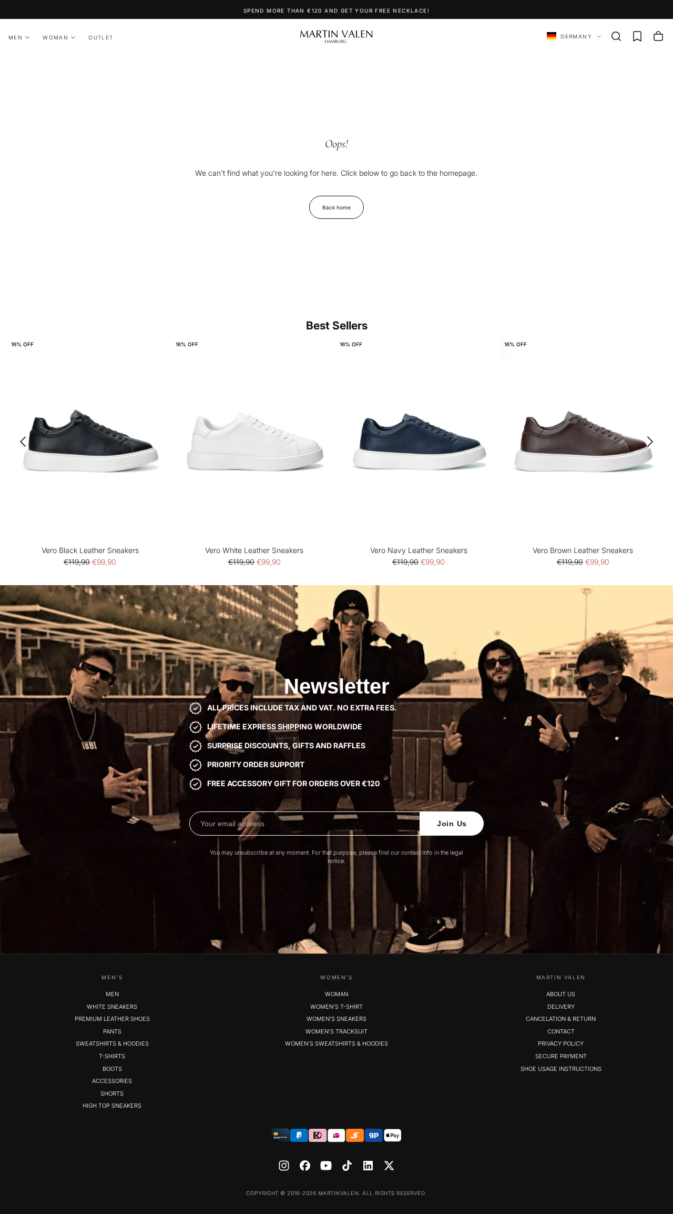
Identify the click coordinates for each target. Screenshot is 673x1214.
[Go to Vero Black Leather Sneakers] (90, 441)
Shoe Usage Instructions (561, 1068)
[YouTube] (326, 1165)
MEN (15, 37)
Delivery (561, 1006)
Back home (336, 207)
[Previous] (19, 441)
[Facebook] (305, 1165)
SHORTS (112, 1093)
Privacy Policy (561, 1043)
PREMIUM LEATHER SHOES (112, 1018)
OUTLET (100, 37)
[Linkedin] (368, 1165)
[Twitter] (389, 1165)
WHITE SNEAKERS (112, 1006)
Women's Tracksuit (336, 1031)
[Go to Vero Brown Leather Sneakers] (583, 441)
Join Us (452, 823)
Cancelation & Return (561, 1018)
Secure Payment (561, 1056)
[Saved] (637, 36)
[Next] (654, 441)
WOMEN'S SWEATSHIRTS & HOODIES (336, 1043)
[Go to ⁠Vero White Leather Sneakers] (254, 441)
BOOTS (112, 1068)
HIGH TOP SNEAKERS (112, 1105)
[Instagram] (284, 1165)
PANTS (112, 1031)
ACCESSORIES (112, 1081)
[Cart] (658, 36)
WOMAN (55, 37)
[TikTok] (347, 1165)
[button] (616, 36)
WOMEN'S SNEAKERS (336, 1018)
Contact (561, 1031)
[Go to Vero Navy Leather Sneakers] (419, 441)
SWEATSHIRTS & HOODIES (112, 1043)
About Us (560, 994)
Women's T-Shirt (336, 1006)
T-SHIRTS (112, 1056)
